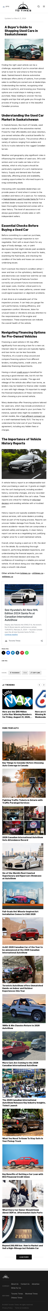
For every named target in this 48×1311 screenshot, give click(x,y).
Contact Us (25, 1284)
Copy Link (36, 672)
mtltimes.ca (7, 576)
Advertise (35, 1284)
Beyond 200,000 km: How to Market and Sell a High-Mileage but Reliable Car (22, 1246)
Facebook (15, 672)
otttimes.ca (37, 573)
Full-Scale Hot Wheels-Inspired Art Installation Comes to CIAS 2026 (20, 912)
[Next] (44, 685)
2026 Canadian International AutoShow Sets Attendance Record (22, 838)
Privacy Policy (7, 1308)
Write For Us (16, 1288)
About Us (14, 1284)
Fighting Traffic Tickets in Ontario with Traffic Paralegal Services (22, 801)
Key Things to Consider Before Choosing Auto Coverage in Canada (23, 764)
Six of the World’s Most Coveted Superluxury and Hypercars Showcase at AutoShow (21, 876)
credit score (22, 372)
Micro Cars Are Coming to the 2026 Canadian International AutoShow (20, 1064)
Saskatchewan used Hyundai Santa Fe (20, 199)
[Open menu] (43, 6)
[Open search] (38, 6)
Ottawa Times (16, 1298)
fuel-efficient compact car (33, 416)
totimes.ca (25, 573)
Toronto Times (17, 1294)
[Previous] (39, 685)
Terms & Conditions (22, 1308)
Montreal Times (31, 1294)
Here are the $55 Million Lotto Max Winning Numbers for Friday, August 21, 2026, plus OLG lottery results (17, 715)
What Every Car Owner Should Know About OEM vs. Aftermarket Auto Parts (22, 1211)
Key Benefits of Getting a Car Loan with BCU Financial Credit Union (22, 1175)
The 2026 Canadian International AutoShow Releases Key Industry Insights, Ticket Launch (24, 1103)
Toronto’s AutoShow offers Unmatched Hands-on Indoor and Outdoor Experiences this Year (22, 988)
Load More (24, 1257)
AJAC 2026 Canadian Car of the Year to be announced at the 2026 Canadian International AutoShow (22, 950)
